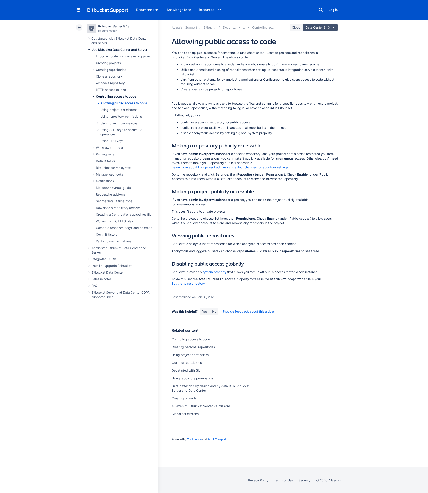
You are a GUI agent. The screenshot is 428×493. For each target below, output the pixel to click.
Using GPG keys (111, 141)
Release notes (101, 279)
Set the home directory (188, 283)
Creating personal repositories (193, 347)
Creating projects (108, 63)
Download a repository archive (118, 208)
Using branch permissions (118, 123)
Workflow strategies (110, 147)
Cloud (296, 27)
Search (320, 9)
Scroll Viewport (216, 439)
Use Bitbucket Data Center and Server (119, 49)
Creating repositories (111, 70)
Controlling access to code (116, 96)
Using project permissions (118, 110)
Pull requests (105, 154)
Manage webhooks (109, 174)
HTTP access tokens (111, 90)
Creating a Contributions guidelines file (123, 214)
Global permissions (185, 414)
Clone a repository (109, 76)
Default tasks (105, 161)
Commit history (106, 234)
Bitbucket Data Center (107, 272)
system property (214, 272)
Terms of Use (283, 480)
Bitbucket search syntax (113, 168)
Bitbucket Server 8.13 (114, 26)
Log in (333, 10)
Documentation (147, 10)
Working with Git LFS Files (114, 221)
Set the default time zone (114, 201)
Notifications (105, 181)
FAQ (94, 286)
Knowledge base (179, 10)
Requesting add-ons (110, 194)
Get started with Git (186, 370)
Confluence (194, 439)
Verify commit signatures (113, 241)
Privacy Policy (258, 480)
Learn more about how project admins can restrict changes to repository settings (230, 167)
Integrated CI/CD (103, 259)
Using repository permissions (121, 116)
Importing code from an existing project (124, 56)
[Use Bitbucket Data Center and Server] (244, 27)
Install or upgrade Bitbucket (111, 266)
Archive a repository (110, 83)
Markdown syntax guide (113, 188)
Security (305, 480)
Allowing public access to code (123, 103)
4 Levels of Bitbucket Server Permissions (201, 406)
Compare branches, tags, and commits (124, 228)
